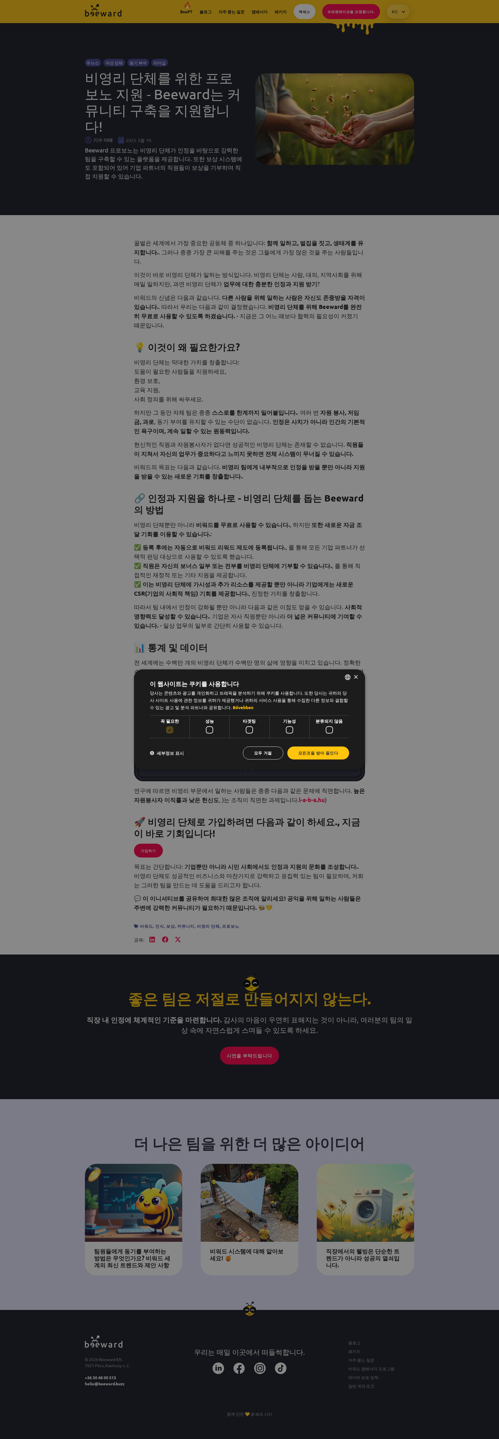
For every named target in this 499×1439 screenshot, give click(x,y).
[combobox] (348, 677)
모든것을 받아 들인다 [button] (318, 753)
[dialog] (249, 720)
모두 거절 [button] (263, 753)
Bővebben (243, 707)
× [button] (355, 677)
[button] (167, 753)
